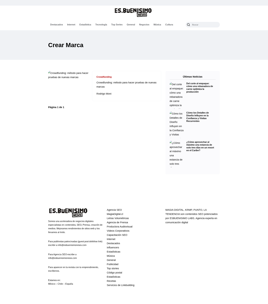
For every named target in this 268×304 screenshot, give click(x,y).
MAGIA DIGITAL (174, 209)
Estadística (85, 24)
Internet (71, 24)
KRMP (188, 209)
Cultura (169, 24)
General (131, 24)
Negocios (144, 24)
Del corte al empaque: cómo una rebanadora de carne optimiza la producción (199, 87)
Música (157, 24)
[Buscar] (188, 24)
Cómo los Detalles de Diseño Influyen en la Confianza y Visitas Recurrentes (197, 117)
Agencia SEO (114, 209)
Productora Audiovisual (119, 226)
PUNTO (197, 209)
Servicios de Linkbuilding (120, 285)
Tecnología (101, 24)
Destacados (56, 24)
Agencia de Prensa (117, 222)
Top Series (117, 24)
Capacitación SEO (117, 235)
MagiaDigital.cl (115, 214)
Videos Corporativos (118, 230)
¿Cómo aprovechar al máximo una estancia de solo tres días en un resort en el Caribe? (200, 146)
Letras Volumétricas (118, 218)
